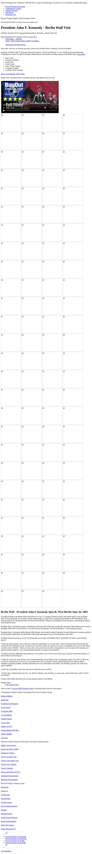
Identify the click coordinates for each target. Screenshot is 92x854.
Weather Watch (6, 719)
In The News (5, 707)
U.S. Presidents (6, 715)
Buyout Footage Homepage (15, 6)
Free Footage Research (9, 806)
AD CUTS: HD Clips (8, 757)
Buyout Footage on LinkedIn (15, 837)
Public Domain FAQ (8, 829)
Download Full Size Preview (15, 45)
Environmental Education (10, 730)
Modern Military (7, 696)
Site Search (9, 13)
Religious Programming (9, 780)
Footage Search (6, 802)
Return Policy (6, 799)
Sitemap (4, 810)
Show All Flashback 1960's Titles (13, 74)
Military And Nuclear (8, 745)
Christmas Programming (9, 776)
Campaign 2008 (6, 711)
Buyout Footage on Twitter (15, 841)
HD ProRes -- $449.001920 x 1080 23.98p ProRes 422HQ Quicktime (22, 40)
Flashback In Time (7, 753)
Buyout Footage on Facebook (15, 839)
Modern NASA (6, 726)
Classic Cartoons (7, 768)
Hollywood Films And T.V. (10, 772)
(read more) (81, 54)
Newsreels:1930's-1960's (10, 749)
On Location (5, 723)
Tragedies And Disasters (9, 704)
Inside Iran (4, 700)
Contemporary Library (13, 8)
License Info (5, 795)
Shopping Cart (10, 15)
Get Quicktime (6, 851)
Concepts (4, 738)
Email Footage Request (9, 818)
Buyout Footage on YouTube (15, 843)
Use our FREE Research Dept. (23, 688)
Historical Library (11, 10)
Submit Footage (6, 814)
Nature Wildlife (6, 734)
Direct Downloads (7, 825)
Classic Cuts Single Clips (10, 761)
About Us (4, 791)
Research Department (8, 821)
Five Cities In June (12, 685)
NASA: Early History (8, 764)
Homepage (5, 787)
